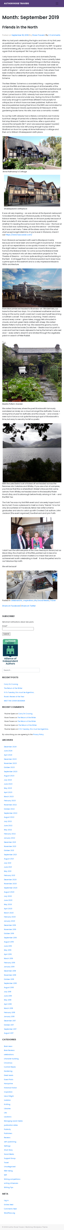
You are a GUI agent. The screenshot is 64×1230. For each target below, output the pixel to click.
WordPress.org (9, 1213)
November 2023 (10, 763)
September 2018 (10, 983)
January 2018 (9, 1016)
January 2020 (9, 921)
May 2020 (8, 904)
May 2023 (8, 788)
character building (11, 1059)
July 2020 (8, 896)
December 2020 (10, 880)
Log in (6, 1200)
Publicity (7, 1129)
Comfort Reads (10, 1067)
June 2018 (8, 996)
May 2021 (7, 871)
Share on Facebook (11, 606)
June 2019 (8, 946)
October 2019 (9, 933)
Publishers (8, 1133)
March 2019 (8, 958)
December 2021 (10, 842)
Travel (53, 600)
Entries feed (8, 1205)
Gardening (8, 1071)
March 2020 (9, 913)
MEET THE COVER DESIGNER (14, 701)
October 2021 (9, 850)
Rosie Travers (38, 35)
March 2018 (8, 1008)
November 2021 (10, 846)
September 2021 (10, 855)
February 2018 (9, 1012)
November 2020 (10, 884)
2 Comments (54, 35)
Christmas (8, 1063)
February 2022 (10, 834)
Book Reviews (9, 1050)
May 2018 (7, 1000)
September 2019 (10, 938)
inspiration (28, 600)
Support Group (9, 1158)
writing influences (11, 1183)
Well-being (8, 1171)
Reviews (7, 1137)
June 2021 (8, 867)
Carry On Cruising (11, 684)
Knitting (7, 1104)
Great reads (8, 1075)
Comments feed (10, 1209)
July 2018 (7, 992)
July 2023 (8, 780)
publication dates (11, 1125)
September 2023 (10, 771)
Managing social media (13, 1121)
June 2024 (8, 751)
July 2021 (7, 863)
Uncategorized (9, 1167)
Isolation (7, 1100)
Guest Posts (8, 1079)
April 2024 (8, 755)
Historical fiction (10, 1088)
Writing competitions (12, 1179)
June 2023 (8, 784)
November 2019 (10, 929)
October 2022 (9, 809)
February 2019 (9, 963)
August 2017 (9, 1033)
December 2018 (10, 971)
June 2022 (8, 825)
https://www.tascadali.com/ (19, 234)
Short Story (8, 1150)
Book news (8, 1046)
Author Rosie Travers (16, 3)
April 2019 (8, 954)
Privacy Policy (38, 734)
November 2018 (10, 975)
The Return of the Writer (13, 688)
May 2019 (7, 950)
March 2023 (9, 796)
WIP (5, 1175)
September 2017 (10, 1029)
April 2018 (8, 1004)
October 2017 (9, 1025)
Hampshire (8, 1083)
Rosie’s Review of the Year (14, 697)
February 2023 (10, 801)
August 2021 (9, 859)
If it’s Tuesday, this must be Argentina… (19, 692)
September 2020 (10, 888)
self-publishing (10, 1142)
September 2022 (10, 813)
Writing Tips (8, 1187)
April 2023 (8, 792)
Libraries (7, 1108)
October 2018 (9, 979)
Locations (7, 1117)
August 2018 (9, 987)
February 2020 (10, 917)
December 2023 (10, 759)
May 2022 (8, 830)
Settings (7, 1146)
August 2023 (9, 776)
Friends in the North (20, 27)
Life (35, 600)
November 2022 (10, 805)
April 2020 (8, 909)
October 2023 (9, 767)
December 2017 (10, 1021)
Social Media (43, 600)
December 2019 (10, 925)
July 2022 (8, 821)
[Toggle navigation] (57, 3)
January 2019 (9, 967)
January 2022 (9, 838)
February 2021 (9, 875)
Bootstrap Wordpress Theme (36, 1227)
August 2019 (9, 942)
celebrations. (17, 600)
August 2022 (9, 817)
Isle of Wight (9, 1096)
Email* (4, 626)
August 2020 (9, 892)
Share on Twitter (28, 606)
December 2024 (10, 747)
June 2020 (8, 900)
